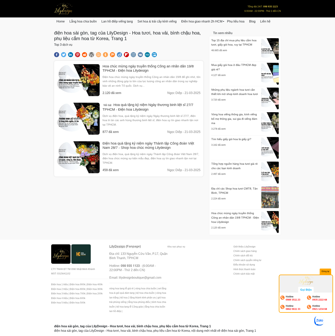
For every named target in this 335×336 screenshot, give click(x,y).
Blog (252, 21)
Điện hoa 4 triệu (59, 298)
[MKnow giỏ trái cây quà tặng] (81, 253)
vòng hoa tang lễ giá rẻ (121, 288)
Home (60, 21)
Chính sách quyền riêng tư (247, 260)
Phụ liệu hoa (235, 21)
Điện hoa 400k (95, 284)
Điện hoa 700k (77, 293)
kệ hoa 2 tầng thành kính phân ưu (138, 297)
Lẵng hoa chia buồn (83, 21)
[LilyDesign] (61, 253)
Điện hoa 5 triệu (59, 302)
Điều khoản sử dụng (244, 264)
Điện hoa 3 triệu (59, 293)
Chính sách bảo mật (244, 273)
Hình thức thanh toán (244, 269)
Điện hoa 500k (77, 302)
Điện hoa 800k (77, 289)
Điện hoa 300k (95, 289)
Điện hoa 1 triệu (59, 284)
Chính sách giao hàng (245, 251)
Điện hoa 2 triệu (59, 289)
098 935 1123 (130, 265)
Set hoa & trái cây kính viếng (157, 21)
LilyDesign (117, 246)
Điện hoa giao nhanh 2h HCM (201, 21)
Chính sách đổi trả (243, 255)
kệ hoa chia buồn (145, 293)
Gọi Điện (306, 289)
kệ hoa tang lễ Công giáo (130, 306)
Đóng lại (325, 271)
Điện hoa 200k (95, 293)
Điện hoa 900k (77, 284)
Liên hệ (265, 21)
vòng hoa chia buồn (145, 288)
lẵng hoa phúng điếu (139, 302)
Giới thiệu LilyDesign (244, 246)
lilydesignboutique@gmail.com (140, 277)
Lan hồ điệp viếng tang (117, 21)
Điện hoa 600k (77, 298)
